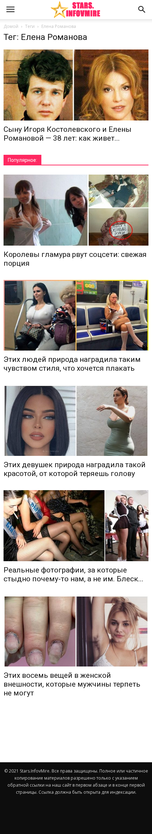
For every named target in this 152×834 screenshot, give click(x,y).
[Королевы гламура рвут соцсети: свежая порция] (76, 210)
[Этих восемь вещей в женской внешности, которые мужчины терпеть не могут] (76, 630)
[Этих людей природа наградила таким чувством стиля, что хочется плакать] (76, 315)
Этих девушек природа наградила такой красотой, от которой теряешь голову (75, 469)
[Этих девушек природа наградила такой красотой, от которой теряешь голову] (76, 420)
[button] (142, 9)
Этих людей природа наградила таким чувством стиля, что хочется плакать (72, 363)
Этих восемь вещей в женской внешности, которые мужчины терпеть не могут (72, 684)
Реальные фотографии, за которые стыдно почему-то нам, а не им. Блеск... (74, 574)
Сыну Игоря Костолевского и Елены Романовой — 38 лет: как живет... (67, 133)
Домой (11, 26)
